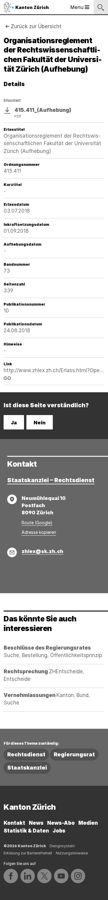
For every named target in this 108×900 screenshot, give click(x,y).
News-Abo (61, 823)
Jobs (58, 831)
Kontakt (14, 823)
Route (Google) (37, 522)
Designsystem (62, 846)
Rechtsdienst (26, 754)
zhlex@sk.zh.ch (42, 551)
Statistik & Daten (26, 831)
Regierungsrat (74, 754)
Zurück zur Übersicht (36, 26)
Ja (14, 423)
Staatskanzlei (27, 767)
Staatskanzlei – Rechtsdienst (50, 480)
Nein (40, 423)
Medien (88, 823)
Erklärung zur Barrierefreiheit (28, 853)
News (36, 823)
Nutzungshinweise (72, 853)
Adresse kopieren (39, 532)
